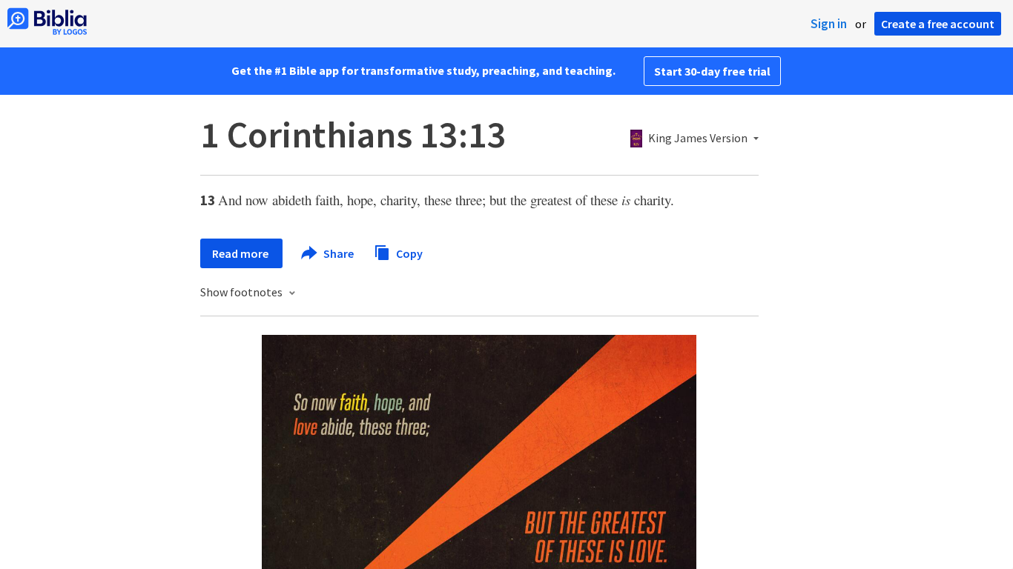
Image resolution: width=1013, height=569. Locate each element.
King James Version (698, 138)
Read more (241, 253)
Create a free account (937, 23)
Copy (408, 252)
